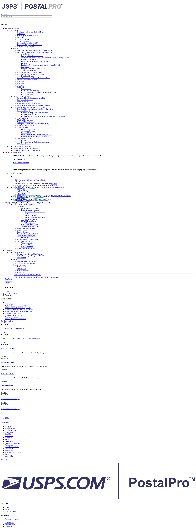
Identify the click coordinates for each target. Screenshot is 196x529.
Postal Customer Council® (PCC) (28, 239)
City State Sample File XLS (7, 373)
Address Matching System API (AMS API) (19, 311)
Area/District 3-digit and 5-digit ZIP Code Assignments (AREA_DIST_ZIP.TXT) (20, 338)
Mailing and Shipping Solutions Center (29, 45)
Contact (7, 283)
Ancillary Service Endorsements (15, 319)
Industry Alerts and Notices (26, 228)
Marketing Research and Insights (27, 234)
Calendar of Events (27, 245)
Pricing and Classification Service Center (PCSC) (33, 124)
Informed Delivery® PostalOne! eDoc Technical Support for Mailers (43, 116)
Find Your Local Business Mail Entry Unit (27, 150)
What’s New (21, 188)
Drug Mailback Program (29, 59)
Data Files (8, 434)
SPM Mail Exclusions (24, 138)
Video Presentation (27, 243)
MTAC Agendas (30, 215)
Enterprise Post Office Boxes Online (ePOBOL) (36, 135)
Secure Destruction (23, 41)
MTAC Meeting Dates (28, 221)
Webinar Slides (22, 190)
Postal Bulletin (9, 523)
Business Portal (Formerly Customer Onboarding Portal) (35, 50)
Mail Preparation (18, 252)
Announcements (10, 428)
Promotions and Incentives (25, 125)
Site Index (4, 14)
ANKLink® (9, 304)
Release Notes (9, 448)
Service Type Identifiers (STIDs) (27, 35)
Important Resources (19, 265)
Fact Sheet (24, 140)
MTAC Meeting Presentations (35, 217)
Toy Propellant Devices (28, 70)
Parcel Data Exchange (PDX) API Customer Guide (33, 78)
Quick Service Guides (12, 447)
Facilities (16, 259)
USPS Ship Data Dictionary (30, 91)
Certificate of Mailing (28, 131)
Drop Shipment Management (26, 261)
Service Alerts (21, 269)
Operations (8, 250)
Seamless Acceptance (24, 39)
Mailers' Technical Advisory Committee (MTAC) (26, 205)
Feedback (4, 459)
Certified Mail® (26, 133)
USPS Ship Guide (27, 94)
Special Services (22, 127)
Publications (9, 445)
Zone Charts (21, 272)
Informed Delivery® (23, 111)
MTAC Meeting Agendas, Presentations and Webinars (30, 209)
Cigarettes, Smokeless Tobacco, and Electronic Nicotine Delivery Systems (45, 58)
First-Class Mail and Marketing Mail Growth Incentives (35, 109)
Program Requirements (12, 443)
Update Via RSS (10, 511)
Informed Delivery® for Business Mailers (34, 113)
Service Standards (23, 270)
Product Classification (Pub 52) (27, 80)
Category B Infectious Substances (32, 56)
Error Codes (9, 436)
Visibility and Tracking (24, 144)
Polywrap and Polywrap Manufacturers (29, 254)
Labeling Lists (21, 258)
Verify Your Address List (25, 100)
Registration (25, 237)
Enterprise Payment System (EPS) (28, 43)
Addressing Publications (13, 313)
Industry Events (22, 230)
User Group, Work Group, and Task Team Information (30, 225)
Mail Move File (22, 267)
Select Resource (6, 298)
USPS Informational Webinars (27, 248)
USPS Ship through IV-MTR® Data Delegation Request (39, 92)
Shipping (16, 48)
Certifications (9, 279)
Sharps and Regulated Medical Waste (33, 69)
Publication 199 (22, 81)
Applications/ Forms (11, 430)
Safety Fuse (25, 67)
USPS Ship (20, 87)
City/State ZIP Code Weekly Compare (10, 399)
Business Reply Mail (28, 129)
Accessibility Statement (12, 519)
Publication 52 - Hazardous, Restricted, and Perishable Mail (40, 65)
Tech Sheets (21, 85)
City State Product (11, 293)
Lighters (24, 63)
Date (6, 417)
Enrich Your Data (22, 102)
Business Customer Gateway (14, 521)
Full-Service (21, 34)
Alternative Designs (11, 317)
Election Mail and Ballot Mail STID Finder (31, 107)
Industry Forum (10, 203)
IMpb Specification (27, 76)
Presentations (9, 441)
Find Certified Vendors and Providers (26, 148)
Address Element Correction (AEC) (16, 306)
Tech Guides (9, 450)
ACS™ (7, 302)
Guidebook (20, 186)
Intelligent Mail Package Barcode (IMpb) (30, 74)
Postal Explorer (10, 524)
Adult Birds (25, 54)
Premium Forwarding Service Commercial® (35, 136)
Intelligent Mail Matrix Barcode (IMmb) (30, 72)
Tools (6, 454)
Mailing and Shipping (12, 28)
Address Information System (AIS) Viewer (18, 309)
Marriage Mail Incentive (25, 120)
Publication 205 (22, 83)
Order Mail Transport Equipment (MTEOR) (31, 256)
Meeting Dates (30, 223)
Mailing (15, 30)
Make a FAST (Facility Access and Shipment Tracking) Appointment (36, 277)
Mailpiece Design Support (25, 46)
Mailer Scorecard (22, 118)
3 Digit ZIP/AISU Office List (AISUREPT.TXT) (12, 328)
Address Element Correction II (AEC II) (18, 308)
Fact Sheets (8, 437)
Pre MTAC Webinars (32, 219)
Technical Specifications (13, 452)
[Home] (32, 9)
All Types (8, 426)
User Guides (9, 456)
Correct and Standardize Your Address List (31, 98)
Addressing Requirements (22, 146)
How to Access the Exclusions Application (35, 142)
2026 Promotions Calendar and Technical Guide (30, 180)
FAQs (7, 439)
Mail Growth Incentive (21, 163)
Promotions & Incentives (13, 152)
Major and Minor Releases (25, 122)
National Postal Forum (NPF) (26, 236)
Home (7, 291)
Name (7, 419)
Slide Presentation (27, 247)
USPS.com (8, 526)
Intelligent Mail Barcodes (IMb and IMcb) (30, 32)
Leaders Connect (22, 232)
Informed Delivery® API (29, 114)
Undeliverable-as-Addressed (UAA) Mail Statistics (33, 105)
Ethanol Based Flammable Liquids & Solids (35, 61)
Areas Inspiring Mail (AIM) (26, 241)
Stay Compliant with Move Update (28, 103)
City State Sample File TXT (7, 348)
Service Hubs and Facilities (26, 263)
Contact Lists (9, 432)
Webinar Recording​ (23, 192)
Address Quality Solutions (21, 96)
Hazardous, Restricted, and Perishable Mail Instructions (35, 52)
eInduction (20, 37)
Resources (8, 281)
